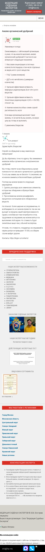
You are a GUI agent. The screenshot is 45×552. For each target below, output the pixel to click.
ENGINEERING (10, 291)
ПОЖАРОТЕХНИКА (12, 296)
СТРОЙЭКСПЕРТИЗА (12, 270)
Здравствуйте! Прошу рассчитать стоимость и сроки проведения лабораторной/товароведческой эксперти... (23, 472)
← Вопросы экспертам (9, 25)
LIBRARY (8, 308)
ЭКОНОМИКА (10, 289)
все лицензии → (7, 396)
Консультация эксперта (22, 463)
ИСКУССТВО (10, 301)
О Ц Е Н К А (9, 287)
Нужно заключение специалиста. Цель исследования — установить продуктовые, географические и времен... (23, 488)
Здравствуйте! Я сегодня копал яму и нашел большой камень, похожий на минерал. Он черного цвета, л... (24, 479)
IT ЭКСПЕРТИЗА (11, 294)
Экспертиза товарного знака (22, 342)
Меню (41, 18)
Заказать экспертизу (34, 12)
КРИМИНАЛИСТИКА (12, 275)
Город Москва (7, 415)
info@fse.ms (34, 8)
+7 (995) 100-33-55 (34, 5)
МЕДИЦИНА (10, 277)
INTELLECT (9, 303)
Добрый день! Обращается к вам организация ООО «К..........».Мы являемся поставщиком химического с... (24, 495)
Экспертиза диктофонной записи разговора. (26, 484)
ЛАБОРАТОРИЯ (11, 284)
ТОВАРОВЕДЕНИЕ (11, 305)
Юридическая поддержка (22, 251)
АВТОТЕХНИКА (10, 280)
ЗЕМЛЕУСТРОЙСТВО (12, 273)
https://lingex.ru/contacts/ (19, 238)
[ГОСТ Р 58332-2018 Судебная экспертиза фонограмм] (22, 365)
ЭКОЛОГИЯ (9, 282)
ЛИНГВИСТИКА (11, 298)
